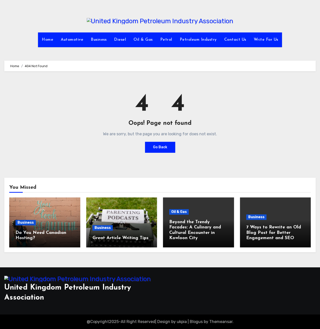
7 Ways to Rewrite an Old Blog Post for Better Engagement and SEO (273, 232)
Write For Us (266, 40)
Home (47, 40)
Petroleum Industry (198, 40)
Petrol (166, 40)
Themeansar (220, 321)
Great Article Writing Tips (120, 238)
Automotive (72, 40)
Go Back (160, 147)
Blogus (196, 321)
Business (98, 40)
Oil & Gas (143, 40)
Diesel (120, 40)
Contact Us (235, 40)
